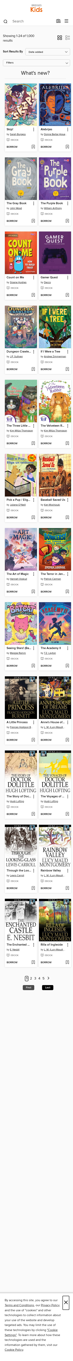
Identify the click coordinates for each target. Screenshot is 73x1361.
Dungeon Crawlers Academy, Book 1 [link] (19, 351)
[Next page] (48, 978)
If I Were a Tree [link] (50, 351)
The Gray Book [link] (16, 203)
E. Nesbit (14, 949)
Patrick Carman (52, 579)
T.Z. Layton (50, 653)
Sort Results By (13, 51)
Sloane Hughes (18, 282)
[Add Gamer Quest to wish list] (67, 295)
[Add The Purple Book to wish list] (67, 221)
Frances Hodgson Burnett (21, 727)
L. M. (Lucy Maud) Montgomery (55, 727)
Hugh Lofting (17, 801)
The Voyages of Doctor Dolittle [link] (53, 796)
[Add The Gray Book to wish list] (33, 221)
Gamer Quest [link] (49, 277)
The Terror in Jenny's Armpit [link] (53, 574)
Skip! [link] (10, 129)
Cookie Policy (14, 1350)
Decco (47, 282)
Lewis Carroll (17, 875)
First (28, 987)
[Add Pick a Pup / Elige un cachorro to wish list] (33, 517)
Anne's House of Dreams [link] (53, 722)
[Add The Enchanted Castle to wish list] (33, 962)
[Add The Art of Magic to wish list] (33, 591)
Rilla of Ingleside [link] (52, 945)
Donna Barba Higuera (55, 134)
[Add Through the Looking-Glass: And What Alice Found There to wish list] (33, 888)
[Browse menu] (66, 21)
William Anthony (53, 208)
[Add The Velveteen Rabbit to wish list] (67, 443)
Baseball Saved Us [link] (53, 500)
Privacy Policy (50, 1305)
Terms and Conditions (19, 1305)
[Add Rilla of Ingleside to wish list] (67, 962)
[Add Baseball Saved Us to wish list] (67, 517)
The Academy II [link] (51, 648)
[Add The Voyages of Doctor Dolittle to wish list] (67, 814)
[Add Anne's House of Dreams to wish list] (67, 740)
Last (47, 987)
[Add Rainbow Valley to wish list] (67, 888)
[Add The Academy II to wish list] (67, 666)
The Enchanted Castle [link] (19, 945)
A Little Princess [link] (17, 722)
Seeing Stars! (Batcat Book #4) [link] (19, 648)
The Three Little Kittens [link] (19, 426)
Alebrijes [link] (46, 129)
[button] (59, 39)
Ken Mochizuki (52, 504)
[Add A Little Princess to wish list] (33, 740)
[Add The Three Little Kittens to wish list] (33, 443)
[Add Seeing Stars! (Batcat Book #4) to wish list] (33, 666)
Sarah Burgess (18, 134)
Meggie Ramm (18, 653)
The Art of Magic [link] (18, 574)
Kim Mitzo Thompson (21, 430)
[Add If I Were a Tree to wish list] (67, 369)
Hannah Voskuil (18, 579)
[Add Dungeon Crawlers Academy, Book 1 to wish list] (33, 369)
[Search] (5, 21)
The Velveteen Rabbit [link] (53, 426)
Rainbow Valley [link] (51, 870)
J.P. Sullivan (16, 356)
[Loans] (58, 22)
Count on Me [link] (15, 277)
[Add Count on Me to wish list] (33, 295)
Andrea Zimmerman (55, 356)
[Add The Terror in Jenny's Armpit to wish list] (67, 591)
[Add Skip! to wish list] (33, 147)
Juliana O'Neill (18, 504)
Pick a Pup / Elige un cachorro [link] (19, 500)
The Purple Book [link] (52, 203)
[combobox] (28, 21)
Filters (10, 62)
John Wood (16, 208)
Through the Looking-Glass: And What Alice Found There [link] (19, 870)
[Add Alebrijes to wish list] (67, 147)
